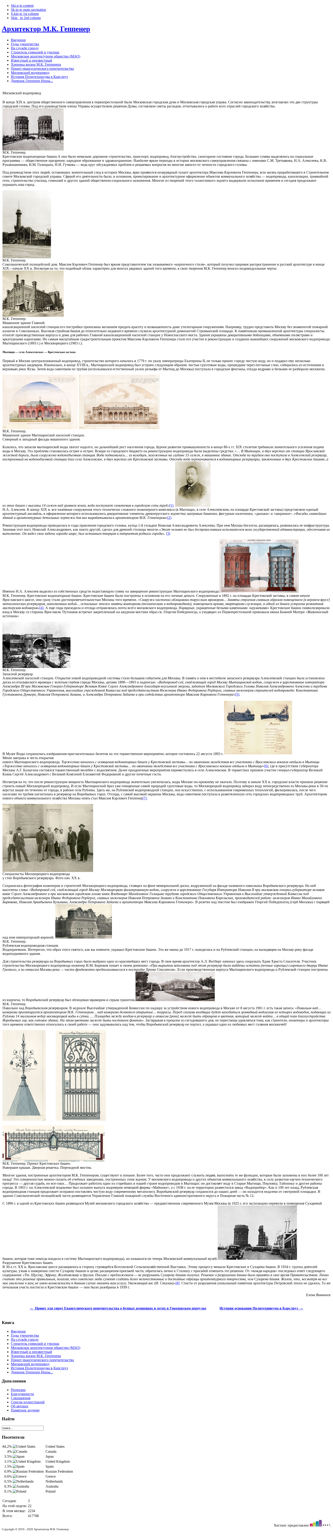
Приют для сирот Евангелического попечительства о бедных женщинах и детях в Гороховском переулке (118, 1308)
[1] (171, 505)
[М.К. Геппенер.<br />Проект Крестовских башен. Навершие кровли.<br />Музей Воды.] (26, 1119)
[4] (41, 608)
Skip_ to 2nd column (26, 18)
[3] (168, 533)
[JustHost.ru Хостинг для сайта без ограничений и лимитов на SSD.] (320, 1525)
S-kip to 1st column (25, 14)
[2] (169, 518)
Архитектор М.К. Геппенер (46, 29)
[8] (177, 1283)
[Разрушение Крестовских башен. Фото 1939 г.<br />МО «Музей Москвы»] (257, 1259)
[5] (237, 694)
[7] (144, 798)
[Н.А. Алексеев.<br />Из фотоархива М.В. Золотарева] (193, 505)
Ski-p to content (22, 5)
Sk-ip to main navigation (28, 10)
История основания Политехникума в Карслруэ (261, 1308)
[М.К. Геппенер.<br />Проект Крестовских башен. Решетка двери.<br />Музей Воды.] (78, 1119)
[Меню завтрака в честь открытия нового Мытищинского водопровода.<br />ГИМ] (258, 754)
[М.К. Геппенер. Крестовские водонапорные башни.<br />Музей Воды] (259, 591)
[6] (266, 766)
